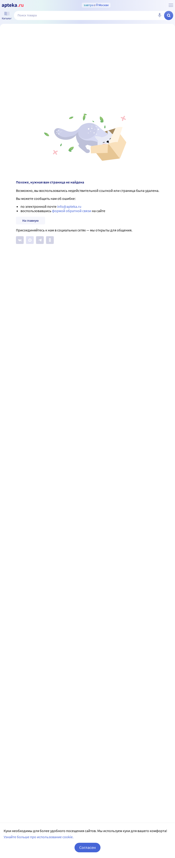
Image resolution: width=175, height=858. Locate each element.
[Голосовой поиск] (159, 15)
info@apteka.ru (69, 206)
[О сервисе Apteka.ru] (171, 5)
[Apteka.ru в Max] (30, 240)
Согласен (87, 847)
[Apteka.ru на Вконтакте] (20, 240)
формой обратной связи (71, 210)
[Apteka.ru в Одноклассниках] (50, 240)
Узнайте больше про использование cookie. (39, 837)
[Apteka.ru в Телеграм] (40, 240)
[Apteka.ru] (12, 5)
